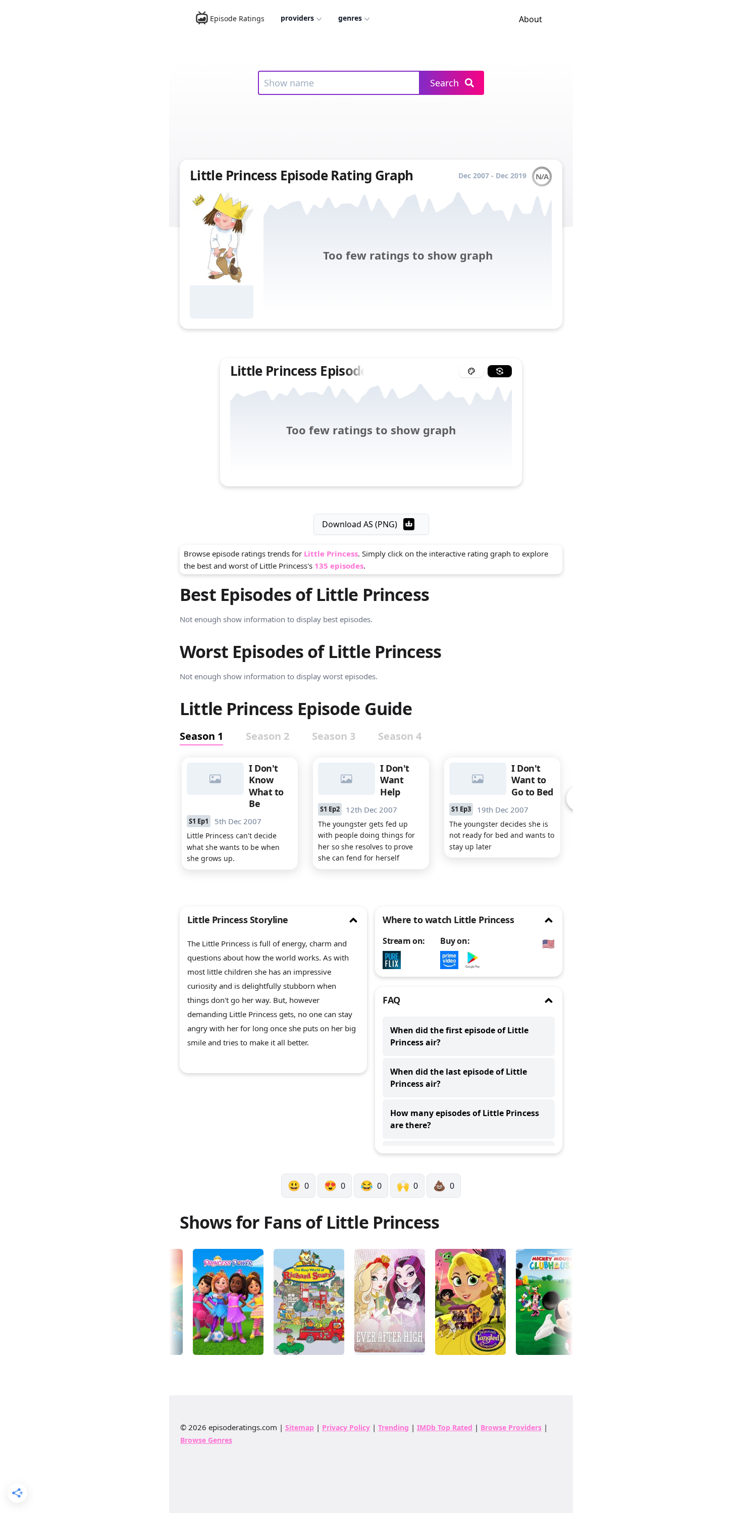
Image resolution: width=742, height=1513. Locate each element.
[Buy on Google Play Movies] (475, 960)
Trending (393, 1427)
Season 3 (333, 736)
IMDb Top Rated (444, 1427)
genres (350, 18)
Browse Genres (206, 1440)
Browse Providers (511, 1427)
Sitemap (299, 1427)
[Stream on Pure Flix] (394, 960)
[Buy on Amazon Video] (451, 960)
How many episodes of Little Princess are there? (464, 1119)
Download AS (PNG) (359, 524)
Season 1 (201, 736)
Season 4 (399, 736)
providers (297, 18)
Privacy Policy (346, 1427)
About (530, 19)
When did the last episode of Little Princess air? (458, 1077)
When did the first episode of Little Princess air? (459, 1036)
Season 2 (267, 736)
